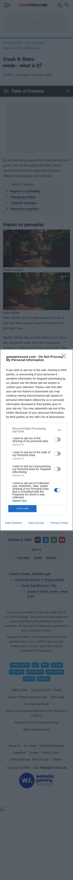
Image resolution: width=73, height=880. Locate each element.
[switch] (57, 440)
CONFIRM (22, 508)
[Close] (65, 357)
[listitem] (36, 430)
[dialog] (36, 440)
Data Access (36, 522)
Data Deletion (13, 522)
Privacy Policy (59, 522)
